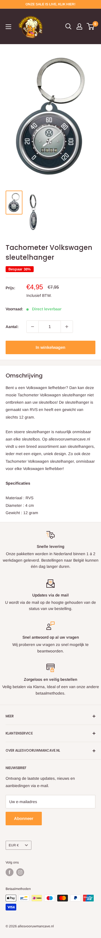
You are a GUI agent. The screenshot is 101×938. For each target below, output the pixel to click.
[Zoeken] (68, 26)
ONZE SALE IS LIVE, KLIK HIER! (50, 4)
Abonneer (23, 818)
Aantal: (12, 326)
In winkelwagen (50, 347)
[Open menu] (8, 26)
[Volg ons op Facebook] (9, 872)
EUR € (14, 845)
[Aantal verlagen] (32, 327)
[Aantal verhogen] (67, 327)
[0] (90, 26)
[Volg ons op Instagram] (20, 872)
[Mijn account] (79, 26)
